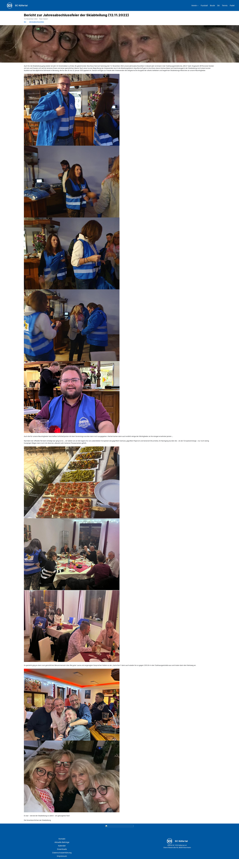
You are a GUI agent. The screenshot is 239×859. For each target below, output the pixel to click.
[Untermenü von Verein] (197, 5)
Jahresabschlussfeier (36, 22)
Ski (25, 22)
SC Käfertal (21, 5)
